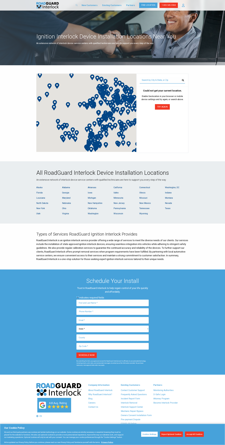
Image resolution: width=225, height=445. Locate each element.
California (118, 187)
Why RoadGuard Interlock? (100, 394)
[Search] (183, 80)
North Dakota (42, 203)
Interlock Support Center (132, 407)
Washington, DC (172, 187)
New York (40, 208)
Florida (39, 192)
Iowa (90, 192)
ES (40, 416)
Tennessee (144, 208)
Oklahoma (92, 208)
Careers (91, 403)
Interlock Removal (129, 403)
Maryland (66, 198)
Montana (169, 198)
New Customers (90, 5)
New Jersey (119, 203)
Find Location (148, 5)
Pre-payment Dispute (130, 419)
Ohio (64, 208)
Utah (38, 213)
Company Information (99, 385)
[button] (183, 5)
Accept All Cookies (194, 434)
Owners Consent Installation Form (136, 415)
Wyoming (143, 213)
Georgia (65, 192)
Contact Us (93, 407)
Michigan (92, 198)
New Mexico (145, 203)
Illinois (142, 192)
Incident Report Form (130, 398)
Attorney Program (161, 398)
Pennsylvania (120, 208)
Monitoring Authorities (163, 390)
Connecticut (144, 187)
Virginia (65, 213)
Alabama (66, 187)
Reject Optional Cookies (171, 434)
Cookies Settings (149, 434)
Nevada (168, 203)
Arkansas (92, 187)
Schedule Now (87, 355)
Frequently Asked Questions (134, 394)
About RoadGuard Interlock (100, 390)
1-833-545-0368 (169, 5)
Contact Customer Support (133, 390)
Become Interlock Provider (165, 403)
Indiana (168, 192)
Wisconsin (118, 213)
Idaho (116, 192)
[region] (112, 434)
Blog (90, 398)
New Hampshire (95, 203)
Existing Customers (111, 5)
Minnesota (118, 198)
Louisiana (40, 198)
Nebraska (66, 203)
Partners (130, 5)
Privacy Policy (107, 442)
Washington (93, 213)
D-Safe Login (159, 394)
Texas (167, 208)
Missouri (143, 198)
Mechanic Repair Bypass (132, 411)
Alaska (39, 187)
